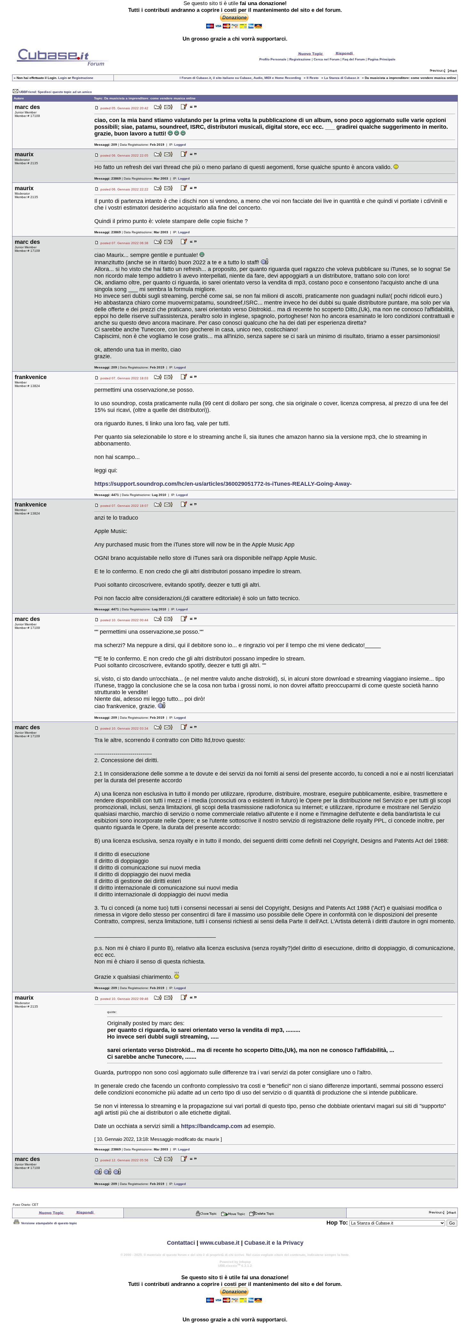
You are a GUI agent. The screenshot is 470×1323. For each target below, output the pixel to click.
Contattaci (181, 1243)
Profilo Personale (272, 59)
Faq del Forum (353, 59)
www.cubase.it (219, 1243)
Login (62, 78)
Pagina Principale (382, 59)
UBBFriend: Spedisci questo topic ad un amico (55, 92)
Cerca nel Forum (327, 59)
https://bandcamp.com (211, 1126)
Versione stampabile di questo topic (48, 1223)
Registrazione (300, 59)
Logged (180, 144)
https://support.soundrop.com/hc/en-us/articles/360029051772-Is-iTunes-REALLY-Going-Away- (223, 484)
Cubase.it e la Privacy (273, 1243)
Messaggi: (105, 144)
